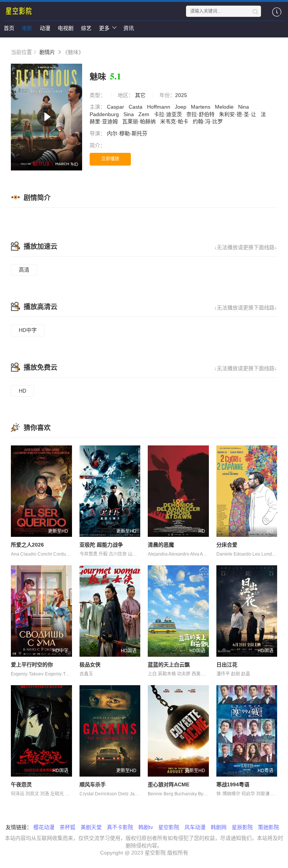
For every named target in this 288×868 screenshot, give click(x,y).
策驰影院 (268, 827)
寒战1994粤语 (232, 784)
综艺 (86, 28)
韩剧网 (218, 827)
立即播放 (110, 158)
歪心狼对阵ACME (168, 784)
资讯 (128, 28)
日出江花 (226, 665)
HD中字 (28, 330)
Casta (136, 107)
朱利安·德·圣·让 (238, 114)
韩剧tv (145, 827)
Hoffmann (159, 107)
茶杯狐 (67, 827)
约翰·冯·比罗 (208, 121)
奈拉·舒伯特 (201, 114)
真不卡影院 (120, 827)
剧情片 (47, 52)
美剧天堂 (91, 827)
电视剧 (66, 28)
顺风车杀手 (93, 784)
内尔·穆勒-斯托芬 (128, 133)
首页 (9, 28)
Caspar (116, 107)
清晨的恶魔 (161, 545)
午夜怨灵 (21, 784)
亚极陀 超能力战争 (101, 545)
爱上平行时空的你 (32, 665)
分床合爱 (226, 545)
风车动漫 (195, 827)
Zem (144, 114)
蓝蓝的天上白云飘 (169, 665)
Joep (181, 107)
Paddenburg (105, 114)
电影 (27, 28)
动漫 (45, 28)
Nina (244, 107)
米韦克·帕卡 (175, 121)
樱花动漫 (43, 827)
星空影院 (168, 827)
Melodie (225, 107)
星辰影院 (242, 827)
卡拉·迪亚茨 (168, 114)
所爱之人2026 (27, 545)
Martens (201, 107)
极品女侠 (90, 665)
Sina (129, 114)
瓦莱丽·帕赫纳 (139, 121)
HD (22, 391)
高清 (24, 270)
